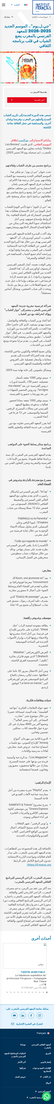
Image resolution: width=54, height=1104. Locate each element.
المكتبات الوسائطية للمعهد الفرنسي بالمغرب (15, 1054)
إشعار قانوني (45, 1062)
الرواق (48, 1083)
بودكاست (23, 140)
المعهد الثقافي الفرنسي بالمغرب (41, 1046)
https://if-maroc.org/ (39, 864)
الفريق (48, 1053)
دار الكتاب (47, 1077)
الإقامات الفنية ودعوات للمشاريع (42, 1069)
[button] (47, 992)
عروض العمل (20, 1077)
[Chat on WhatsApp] (46, 1096)
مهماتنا (23, 1044)
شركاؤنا (23, 1068)
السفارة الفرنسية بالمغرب (40, 1097)
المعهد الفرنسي (44, 1091)
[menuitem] (26, 5)
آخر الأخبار (22, 1062)
